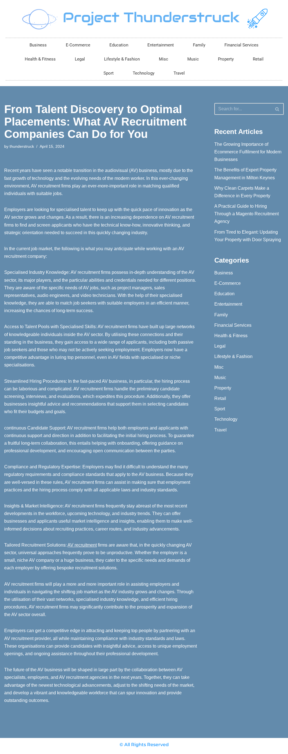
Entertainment (160, 45)
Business (38, 45)
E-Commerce (78, 45)
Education (118, 45)
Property (226, 59)
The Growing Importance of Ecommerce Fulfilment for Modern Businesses (248, 152)
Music (193, 59)
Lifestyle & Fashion (122, 59)
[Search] (277, 109)
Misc (163, 59)
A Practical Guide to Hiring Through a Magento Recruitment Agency (246, 214)
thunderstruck (22, 146)
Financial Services (241, 45)
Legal (80, 59)
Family (199, 45)
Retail (258, 59)
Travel (179, 73)
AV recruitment (82, 545)
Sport (109, 73)
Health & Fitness (40, 59)
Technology (143, 73)
